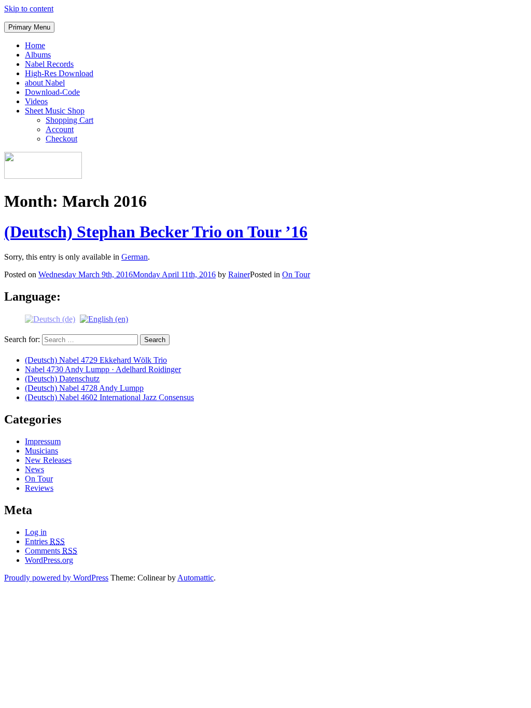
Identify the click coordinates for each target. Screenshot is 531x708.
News (34, 469)
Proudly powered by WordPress (56, 577)
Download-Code (52, 92)
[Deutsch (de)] (50, 318)
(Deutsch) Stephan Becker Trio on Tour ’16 (156, 231)
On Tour (296, 274)
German (134, 256)
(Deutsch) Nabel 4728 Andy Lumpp (84, 388)
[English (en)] (104, 318)
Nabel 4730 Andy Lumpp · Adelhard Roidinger (103, 369)
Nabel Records (49, 64)
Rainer (239, 274)
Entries (45, 541)
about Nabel (45, 82)
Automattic (195, 577)
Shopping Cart (69, 120)
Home (35, 45)
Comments (51, 550)
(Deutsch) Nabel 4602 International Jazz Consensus (109, 397)
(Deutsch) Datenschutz (62, 378)
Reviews (39, 488)
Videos (36, 101)
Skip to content (28, 8)
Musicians (41, 450)
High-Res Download (59, 73)
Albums (38, 54)
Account (60, 129)
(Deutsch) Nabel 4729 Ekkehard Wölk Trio (96, 360)
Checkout (61, 138)
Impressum (43, 441)
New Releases (48, 460)
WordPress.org (49, 560)
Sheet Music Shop (55, 110)
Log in (36, 532)
